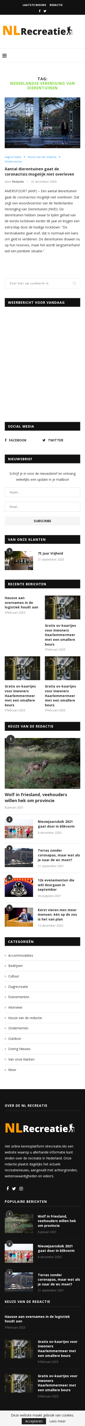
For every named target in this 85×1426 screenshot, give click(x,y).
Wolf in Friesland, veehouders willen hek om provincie (36, 797)
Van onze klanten (21, 1059)
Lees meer (57, 1421)
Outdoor (14, 1038)
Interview (15, 1007)
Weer (12, 1069)
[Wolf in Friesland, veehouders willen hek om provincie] (42, 763)
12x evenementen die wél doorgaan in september (56, 885)
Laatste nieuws (34, 5)
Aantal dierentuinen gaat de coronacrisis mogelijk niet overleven (39, 171)
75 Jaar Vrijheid (50, 553)
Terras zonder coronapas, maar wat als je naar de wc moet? (59, 855)
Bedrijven (15, 965)
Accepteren (33, 1421)
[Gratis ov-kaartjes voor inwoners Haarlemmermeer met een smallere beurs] (62, 607)
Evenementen (18, 997)
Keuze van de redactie (42, 156)
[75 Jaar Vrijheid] (19, 560)
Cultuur (13, 976)
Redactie (56, 5)
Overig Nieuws (19, 1049)
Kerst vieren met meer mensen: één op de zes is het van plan (57, 914)
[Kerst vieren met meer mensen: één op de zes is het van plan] (19, 917)
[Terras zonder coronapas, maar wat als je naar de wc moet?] (19, 857)
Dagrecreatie (13, 156)
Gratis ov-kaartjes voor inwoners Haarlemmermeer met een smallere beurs (60, 634)
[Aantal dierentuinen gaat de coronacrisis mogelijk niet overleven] (42, 122)
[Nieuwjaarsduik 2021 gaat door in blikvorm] (19, 828)
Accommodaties (20, 955)
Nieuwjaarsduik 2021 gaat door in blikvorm (56, 824)
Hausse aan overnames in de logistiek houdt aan (21, 602)
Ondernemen (13, 161)
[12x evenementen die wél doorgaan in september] (19, 887)
